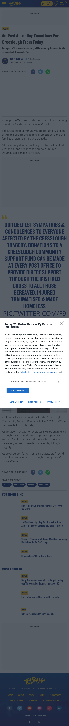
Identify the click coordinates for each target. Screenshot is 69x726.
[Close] (63, 324)
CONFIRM (17, 390)
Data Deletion (16, 402)
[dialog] (34, 363)
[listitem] (34, 381)
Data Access (34, 402)
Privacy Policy (53, 402)
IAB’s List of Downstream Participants (38, 372)
